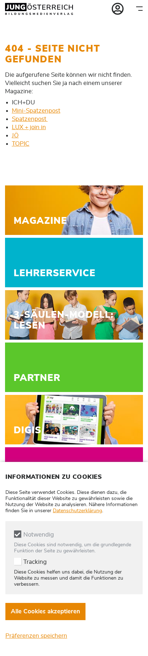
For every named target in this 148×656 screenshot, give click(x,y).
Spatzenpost (30, 119)
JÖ (15, 135)
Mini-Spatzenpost (36, 111)
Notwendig (38, 535)
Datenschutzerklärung (77, 510)
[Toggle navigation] (139, 8)
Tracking (35, 562)
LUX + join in (29, 127)
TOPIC (20, 144)
